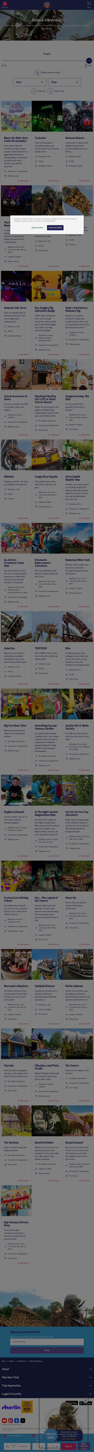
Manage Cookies (37, 227)
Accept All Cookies (55, 227)
